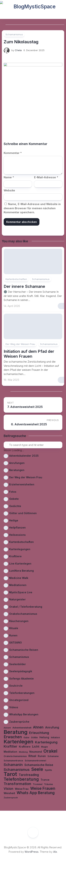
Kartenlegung (46, 742)
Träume (48, 784)
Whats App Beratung (36, 793)
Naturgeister (17, 599)
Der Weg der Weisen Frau (20, 344)
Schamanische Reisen (23, 649)
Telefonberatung (21, 779)
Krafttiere (15, 556)
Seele (37, 769)
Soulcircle (16, 685)
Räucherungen (18, 621)
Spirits (48, 770)
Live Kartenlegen (20, 563)
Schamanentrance (13, 760)
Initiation (55, 737)
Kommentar (13, 153)
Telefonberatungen (21, 692)
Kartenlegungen (19, 549)
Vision (8, 788)
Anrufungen (17, 462)
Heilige (13, 520)
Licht (35, 746)
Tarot (10, 774)
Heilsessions (17, 534)
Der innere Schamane (24, 286)
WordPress (31, 851)
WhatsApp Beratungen (23, 714)
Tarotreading (29, 775)
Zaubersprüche (19, 721)
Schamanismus (14, 34)
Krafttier (10, 746)
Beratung (15, 732)
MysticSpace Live (20, 592)
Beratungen (16, 470)
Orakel (50, 751)
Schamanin (13, 765)
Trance (45, 779)
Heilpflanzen (17, 527)
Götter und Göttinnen (23, 513)
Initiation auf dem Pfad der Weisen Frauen (29, 353)
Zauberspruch (11, 797)
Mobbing (23, 752)
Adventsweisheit (21, 727)
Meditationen (17, 585)
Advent (7, 728)
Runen (13, 635)
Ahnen (38, 727)
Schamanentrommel (35, 760)
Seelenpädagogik (20, 671)
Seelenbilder (17, 664)
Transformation (17, 784)
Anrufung (52, 727)
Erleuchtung (39, 733)
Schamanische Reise (38, 765)
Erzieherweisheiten (21, 484)
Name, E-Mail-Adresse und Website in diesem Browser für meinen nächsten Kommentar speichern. (32, 208)
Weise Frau (22, 788)
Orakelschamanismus (23, 613)
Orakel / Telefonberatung (25, 606)
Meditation (10, 751)
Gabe (26, 737)
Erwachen (13, 737)
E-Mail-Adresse (46, 177)
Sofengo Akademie (21, 678)
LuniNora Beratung (21, 570)
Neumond (35, 751)
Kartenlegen (18, 742)
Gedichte (15, 506)
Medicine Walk (18, 577)
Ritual (32, 756)
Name (9, 177)
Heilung (44, 737)
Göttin (34, 737)
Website (9, 190)
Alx (55, 851)
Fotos (12, 491)
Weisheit (9, 793)
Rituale (13, 628)
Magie (44, 747)
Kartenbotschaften (16, 279)
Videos (13, 707)
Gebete (14, 498)
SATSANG (15, 642)
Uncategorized (18, 700)
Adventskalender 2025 (24, 455)
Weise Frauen (42, 788)
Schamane (53, 756)
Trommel (37, 784)
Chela (18, 50)
